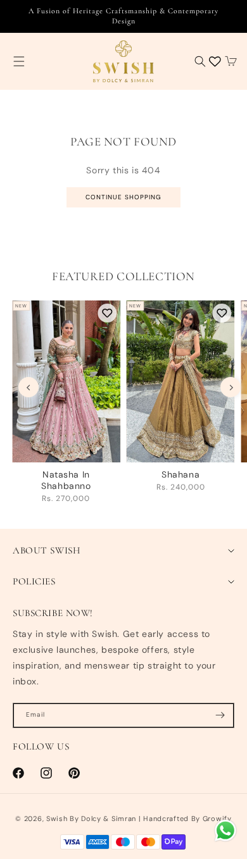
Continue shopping (124, 197)
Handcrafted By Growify (187, 818)
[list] (129, 406)
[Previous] (28, 387)
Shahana (181, 474)
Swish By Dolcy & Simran (91, 818)
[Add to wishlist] (107, 313)
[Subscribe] (220, 715)
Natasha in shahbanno (66, 480)
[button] (19, 62)
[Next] (230, 387)
